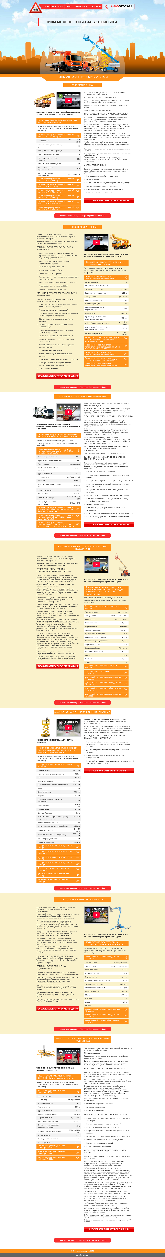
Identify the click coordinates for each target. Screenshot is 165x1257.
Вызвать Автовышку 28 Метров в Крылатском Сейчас (82, 387)
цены (46, 6)
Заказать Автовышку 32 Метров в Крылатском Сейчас (82, 1240)
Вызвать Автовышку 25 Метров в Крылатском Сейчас (82, 702)
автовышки (57, 6)
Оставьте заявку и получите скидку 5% (109, 200)
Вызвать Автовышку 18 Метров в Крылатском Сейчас (82, 888)
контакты (96, 6)
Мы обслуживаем (82, 1255)
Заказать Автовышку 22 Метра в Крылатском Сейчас (82, 215)
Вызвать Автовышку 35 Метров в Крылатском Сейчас (82, 535)
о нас (69, 6)
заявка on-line (81, 6)
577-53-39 (121, 6)
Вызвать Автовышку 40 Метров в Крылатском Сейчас (82, 1029)
